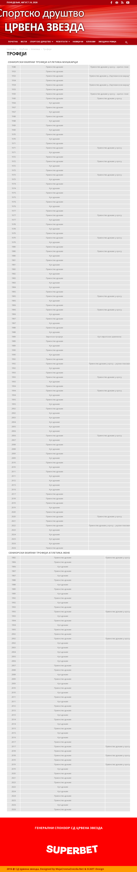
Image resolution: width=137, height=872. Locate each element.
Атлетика (35, 49)
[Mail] (116, 2)
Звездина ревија (107, 41)
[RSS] (122, 2)
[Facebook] (111, 2)
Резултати (61, 41)
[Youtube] (127, 2)
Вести (24, 41)
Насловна (11, 49)
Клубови (90, 41)
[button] (126, 42)
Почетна (13, 41)
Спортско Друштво (40, 41)
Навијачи (78, 41)
